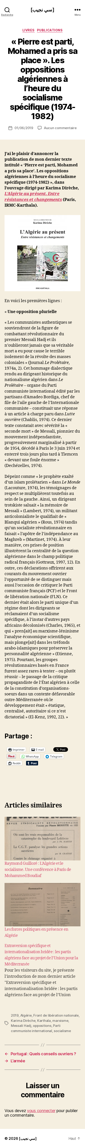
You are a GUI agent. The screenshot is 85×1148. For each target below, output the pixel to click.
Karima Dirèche (23, 1020)
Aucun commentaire (60, 128)
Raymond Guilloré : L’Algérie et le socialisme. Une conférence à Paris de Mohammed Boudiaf (38, 869)
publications (50, 30)
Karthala (44, 1020)
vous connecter (41, 1110)
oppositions (42, 1025)
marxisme (60, 1020)
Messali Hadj (21, 1025)
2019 (15, 1015)
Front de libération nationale (56, 1015)
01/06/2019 (24, 128)
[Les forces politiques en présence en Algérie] (42, 904)
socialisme (62, 1031)
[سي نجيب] (42, 9)
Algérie (26, 1015)
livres (28, 30)
